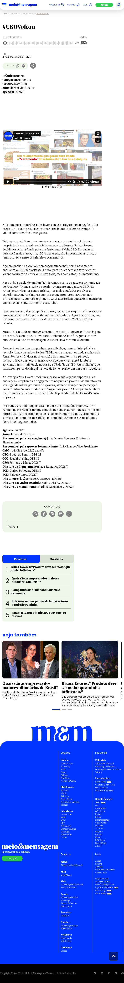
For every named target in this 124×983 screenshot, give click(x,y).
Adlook (98, 846)
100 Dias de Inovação (104, 763)
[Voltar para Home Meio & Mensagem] (26, 5)
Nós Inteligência (102, 819)
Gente (63, 772)
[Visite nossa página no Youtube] (122, 973)
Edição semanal (101, 878)
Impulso (98, 814)
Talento (98, 772)
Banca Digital (66, 799)
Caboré (64, 837)
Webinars (65, 796)
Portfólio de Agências (70, 802)
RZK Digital (100, 840)
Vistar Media (100, 822)
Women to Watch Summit (72, 865)
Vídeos (64, 793)
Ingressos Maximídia (104, 887)
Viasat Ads (99, 828)
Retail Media (100, 781)
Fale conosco (101, 872)
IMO (97, 805)
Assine (104, 5)
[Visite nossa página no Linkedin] (116, 973)
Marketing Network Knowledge (69, 899)
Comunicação (66, 763)
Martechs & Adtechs (104, 790)
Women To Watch (68, 781)
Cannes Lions (66, 814)
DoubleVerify (100, 843)
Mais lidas (56, 559)
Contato (71, 5)
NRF (63, 823)
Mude (97, 837)
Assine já (12, 858)
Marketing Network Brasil (72, 884)
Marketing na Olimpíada (105, 766)
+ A (12, 65)
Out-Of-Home (101, 787)
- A (6, 65)
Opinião (64, 775)
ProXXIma (65, 778)
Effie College (66, 941)
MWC (63, 820)
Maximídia (65, 831)
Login (85, 5)
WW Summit (66, 826)
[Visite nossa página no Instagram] (109, 973)
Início (5, 13)
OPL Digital (100, 811)
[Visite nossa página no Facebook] (95, 973)
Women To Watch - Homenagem (69, 905)
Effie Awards (15, 13)
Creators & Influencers (105, 784)
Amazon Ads (100, 808)
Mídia (63, 769)
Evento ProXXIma (68, 829)
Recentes (20, 559)
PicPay (98, 817)
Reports (64, 805)
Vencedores (29, 13)
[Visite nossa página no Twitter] (102, 973)
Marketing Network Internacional (69, 927)
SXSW (63, 817)
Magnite (99, 831)
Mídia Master (66, 875)
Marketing (65, 766)
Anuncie (98, 866)
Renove (98, 863)
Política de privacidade (105, 869)
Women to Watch (102, 881)
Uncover (99, 834)
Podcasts (64, 790)
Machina (99, 825)
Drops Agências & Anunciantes (108, 769)
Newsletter (54, 5)
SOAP (97, 802)
